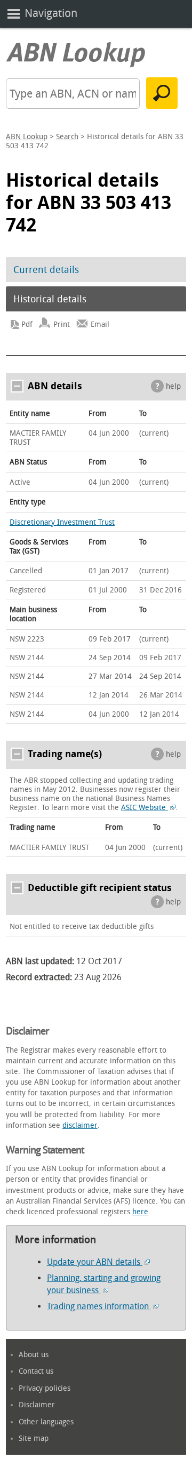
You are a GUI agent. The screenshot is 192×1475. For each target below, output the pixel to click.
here (140, 1211)
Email (100, 324)
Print (61, 324)
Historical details (49, 299)
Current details (46, 270)
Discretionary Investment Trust (62, 522)
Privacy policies (44, 1388)
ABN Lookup (26, 136)
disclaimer (80, 1125)
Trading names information (99, 1306)
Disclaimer (37, 1404)
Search (67, 136)
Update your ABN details (94, 1262)
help (173, 386)
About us (34, 1354)
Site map (34, 1438)
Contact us (36, 1371)
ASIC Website (144, 807)
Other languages (46, 1421)
